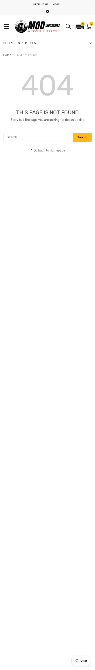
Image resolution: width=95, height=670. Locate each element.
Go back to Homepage (49, 150)
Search (82, 137)
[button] (79, 26)
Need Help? (40, 4)
